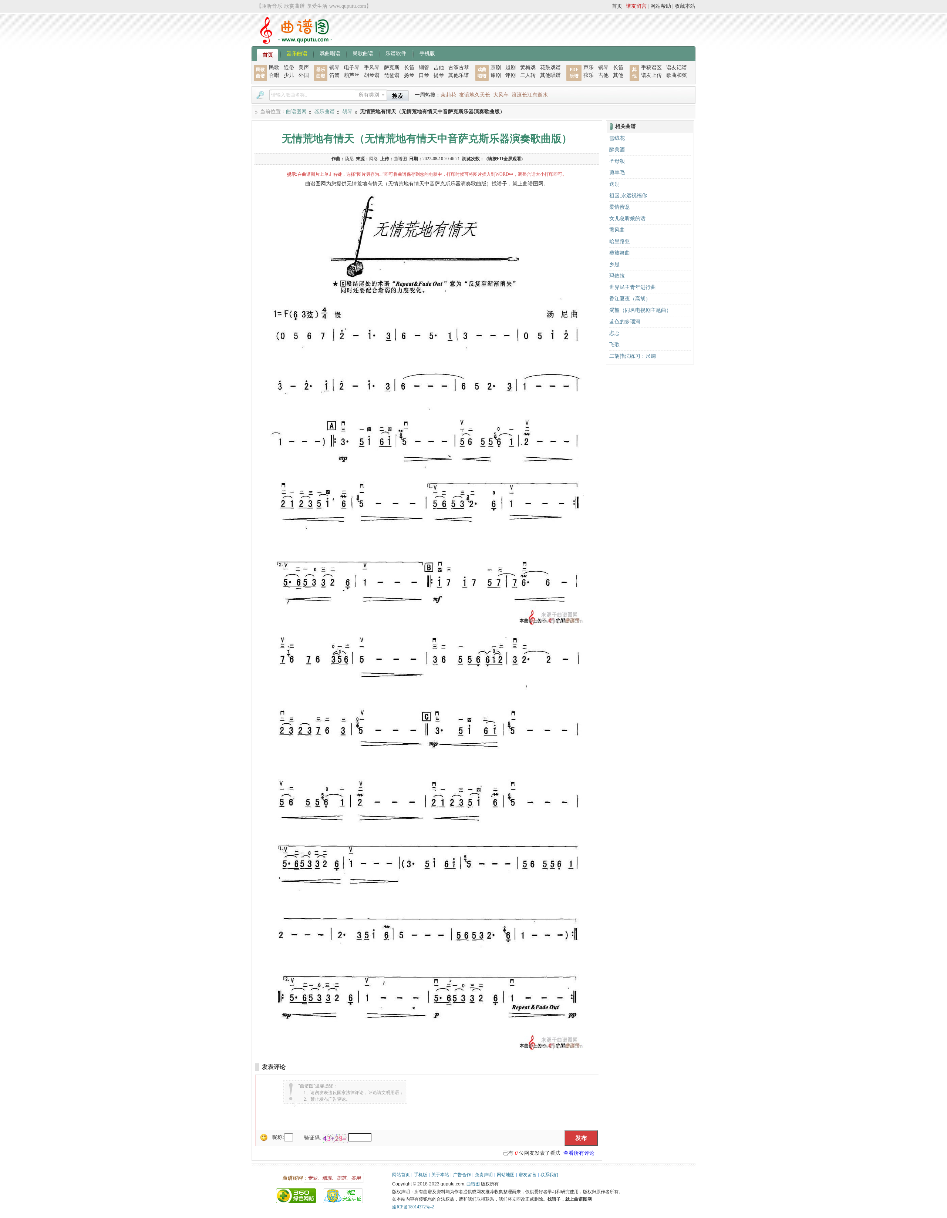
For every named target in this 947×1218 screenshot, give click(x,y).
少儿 (289, 75)
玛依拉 (617, 276)
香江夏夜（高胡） (630, 299)
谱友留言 (636, 6)
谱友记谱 (676, 67)
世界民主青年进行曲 (632, 287)
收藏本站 (685, 6)
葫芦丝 (352, 75)
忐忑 (614, 333)
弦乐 (588, 75)
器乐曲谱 (297, 53)
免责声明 (484, 1174)
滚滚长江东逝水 (530, 95)
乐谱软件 (395, 53)
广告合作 (462, 1174)
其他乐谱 (458, 75)
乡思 (614, 264)
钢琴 (334, 67)
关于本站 (440, 1174)
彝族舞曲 (619, 253)
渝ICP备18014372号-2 (413, 1206)
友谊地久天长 (474, 95)
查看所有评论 (578, 1153)
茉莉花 (448, 95)
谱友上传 (651, 75)
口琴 (424, 75)
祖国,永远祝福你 (628, 195)
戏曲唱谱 (330, 53)
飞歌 (614, 344)
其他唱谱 (550, 75)
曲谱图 (473, 1184)
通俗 (289, 67)
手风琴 (372, 67)
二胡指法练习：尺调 (632, 356)
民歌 (274, 67)
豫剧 (496, 75)
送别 (614, 184)
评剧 (510, 75)
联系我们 (549, 1174)
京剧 (496, 67)
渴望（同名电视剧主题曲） (640, 310)
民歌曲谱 (363, 53)
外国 (304, 75)
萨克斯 (392, 67)
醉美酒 (617, 149)
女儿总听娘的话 (627, 218)
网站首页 (401, 1174)
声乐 (588, 67)
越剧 (510, 67)
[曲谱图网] (292, 42)
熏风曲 (617, 230)
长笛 (409, 67)
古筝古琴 (458, 67)
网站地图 (506, 1174)
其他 (618, 75)
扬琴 (409, 75)
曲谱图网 (296, 111)
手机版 (427, 53)
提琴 (439, 75)
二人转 (528, 75)
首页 (617, 6)
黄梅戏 (528, 67)
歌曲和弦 (676, 75)
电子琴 (352, 67)
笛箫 (334, 75)
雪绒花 (617, 138)
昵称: (278, 1137)
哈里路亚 (619, 241)
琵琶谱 (392, 75)
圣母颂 (617, 161)
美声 (304, 67)
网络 (373, 158)
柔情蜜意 (619, 207)
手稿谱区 (651, 67)
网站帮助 (660, 6)
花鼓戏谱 (550, 67)
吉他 (439, 67)
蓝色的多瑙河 (624, 321)
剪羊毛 (617, 172)
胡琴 (347, 111)
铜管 (424, 67)
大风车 (501, 95)
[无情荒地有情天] (427, 625)
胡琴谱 (372, 75)
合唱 (274, 75)
